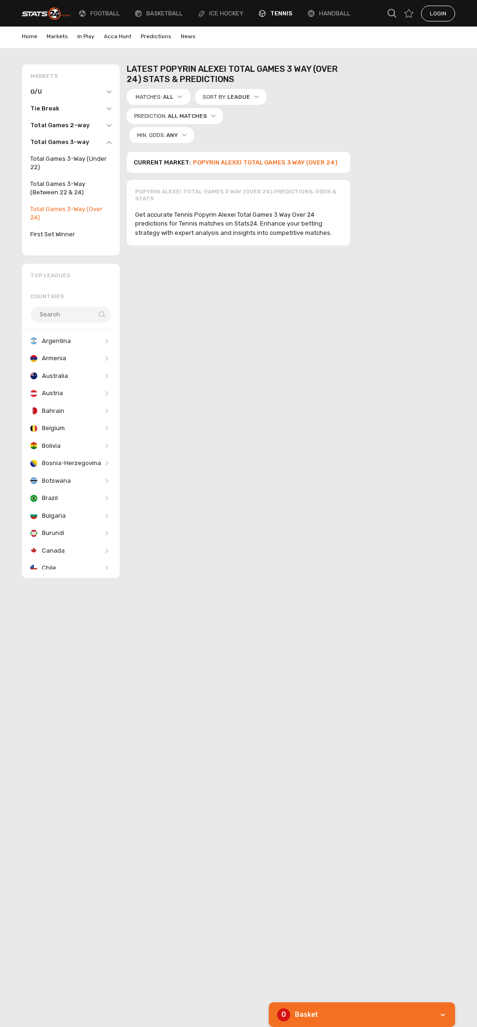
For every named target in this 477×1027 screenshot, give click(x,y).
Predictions (156, 36)
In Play (86, 36)
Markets (57, 36)
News (188, 36)
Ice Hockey (226, 13)
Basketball (164, 13)
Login (438, 13)
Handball (334, 13)
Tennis (281, 13)
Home (29, 36)
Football (105, 13)
